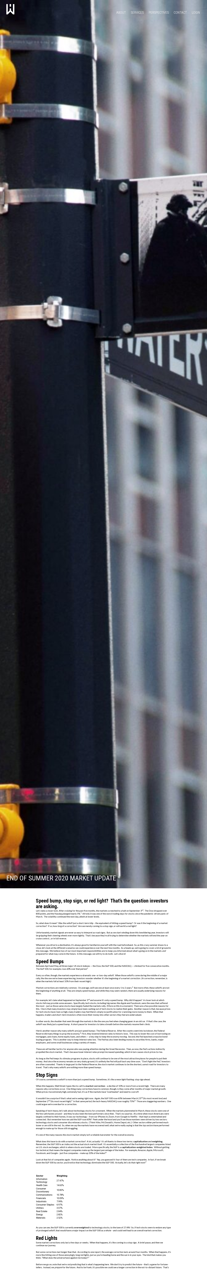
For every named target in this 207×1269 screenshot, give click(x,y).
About (121, 13)
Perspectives (159, 13)
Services (137, 13)
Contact (180, 13)
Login (196, 13)
